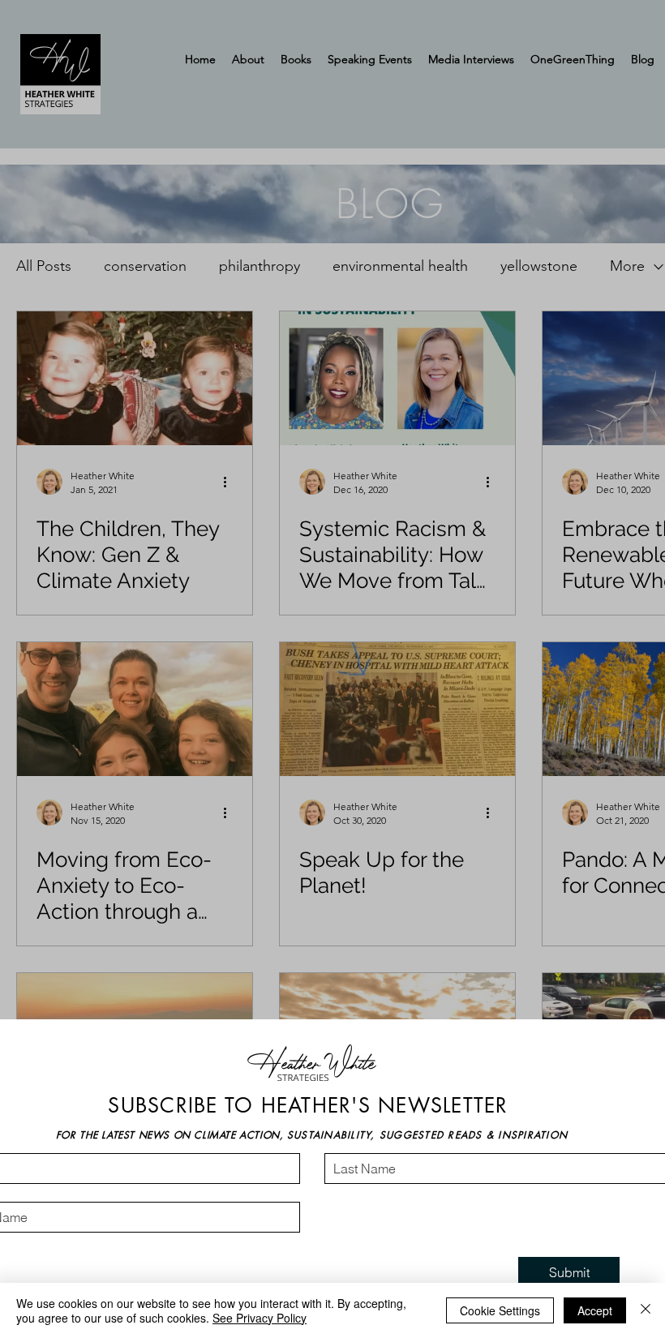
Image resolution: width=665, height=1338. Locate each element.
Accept (594, 1310)
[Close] (645, 1310)
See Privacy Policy (259, 1318)
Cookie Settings (500, 1310)
